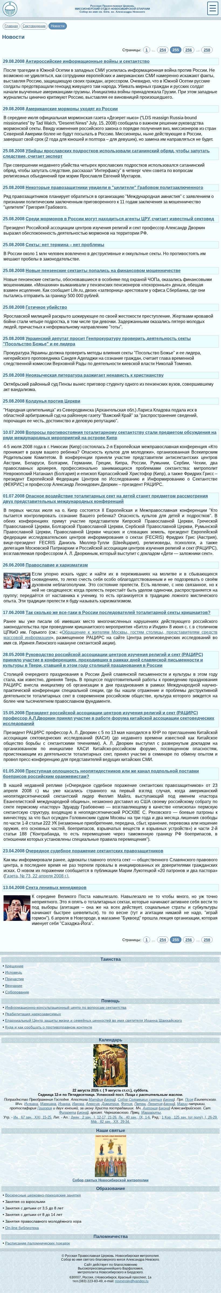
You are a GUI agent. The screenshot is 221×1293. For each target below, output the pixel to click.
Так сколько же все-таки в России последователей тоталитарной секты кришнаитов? (118, 612)
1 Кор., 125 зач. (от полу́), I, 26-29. (190, 1117)
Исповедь (13, 972)
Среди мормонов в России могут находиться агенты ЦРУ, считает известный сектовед (120, 219)
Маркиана (48, 1104)
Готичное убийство (46, 307)
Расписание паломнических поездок (37, 1243)
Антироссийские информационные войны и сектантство (88, 61)
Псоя (189, 1099)
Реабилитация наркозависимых (33, 1014)
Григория (44, 1108)
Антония (150, 1108)
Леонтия (155, 1104)
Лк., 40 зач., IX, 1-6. (135, 1117)
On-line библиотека (22, 1228)
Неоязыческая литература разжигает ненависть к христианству (95, 375)
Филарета (67, 1112)
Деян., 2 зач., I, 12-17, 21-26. (94, 1117)
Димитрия (110, 1104)
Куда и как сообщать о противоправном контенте (48, 1027)
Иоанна (64, 1104)
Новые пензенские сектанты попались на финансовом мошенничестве (103, 270)
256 (188, 50)
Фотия (126, 1104)
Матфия (96, 1099)
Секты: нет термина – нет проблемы (65, 244)
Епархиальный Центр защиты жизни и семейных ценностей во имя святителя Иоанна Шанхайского (93, 1020)
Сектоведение (34, 26)
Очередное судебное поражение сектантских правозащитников (94, 851)
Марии (182, 1104)
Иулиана (31, 1104)
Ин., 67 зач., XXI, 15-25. (32, 1117)
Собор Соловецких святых (140, 1099)
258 (207, 50)
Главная (11, 26)
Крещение (14, 966)
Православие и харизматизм (57, 565)
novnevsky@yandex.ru (132, 1281)
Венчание (13, 985)
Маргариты (151, 1112)
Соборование (17, 992)
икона (110, 1099)
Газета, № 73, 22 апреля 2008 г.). (37, 876)
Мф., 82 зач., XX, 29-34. (110, 1122)
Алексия (92, 1104)
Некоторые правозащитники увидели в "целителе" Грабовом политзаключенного (114, 187)
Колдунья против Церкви (53, 401)
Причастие (14, 979)
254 (163, 50)
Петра (140, 1104)
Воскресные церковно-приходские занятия (43, 1195)
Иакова (78, 1104)
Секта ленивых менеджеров (56, 887)
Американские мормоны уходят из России (72, 109)
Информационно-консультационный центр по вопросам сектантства (65, 1007)
